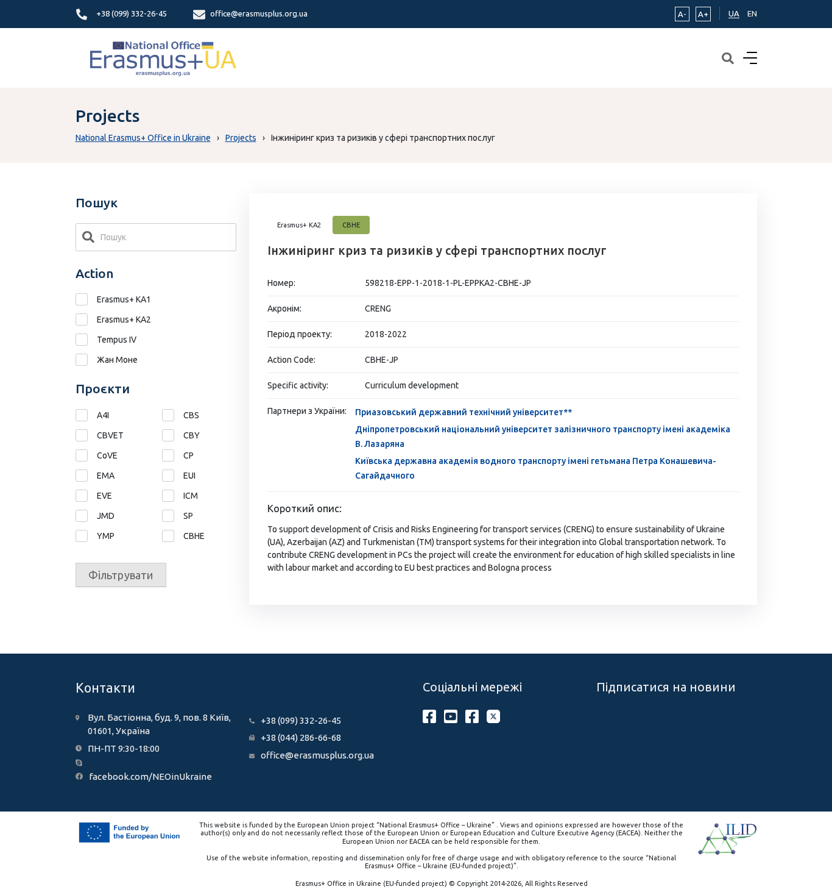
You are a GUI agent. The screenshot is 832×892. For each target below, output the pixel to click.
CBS (191, 415)
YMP (106, 536)
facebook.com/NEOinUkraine (150, 776)
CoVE (107, 455)
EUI (189, 475)
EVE (104, 496)
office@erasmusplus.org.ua (259, 13)
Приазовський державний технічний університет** (463, 412)
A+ (703, 14)
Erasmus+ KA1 (124, 299)
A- (682, 14)
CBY (191, 435)
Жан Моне (117, 360)
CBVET (110, 435)
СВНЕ (194, 536)
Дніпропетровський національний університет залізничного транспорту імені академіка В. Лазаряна (542, 436)
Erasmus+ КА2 (124, 319)
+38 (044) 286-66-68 (301, 737)
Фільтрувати (120, 575)
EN (752, 13)
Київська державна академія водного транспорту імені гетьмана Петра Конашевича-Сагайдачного (535, 468)
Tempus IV (116, 339)
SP (188, 516)
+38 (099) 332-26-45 (131, 13)
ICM (190, 496)
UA (733, 13)
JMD (106, 516)
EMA (106, 475)
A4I (103, 415)
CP (188, 455)
